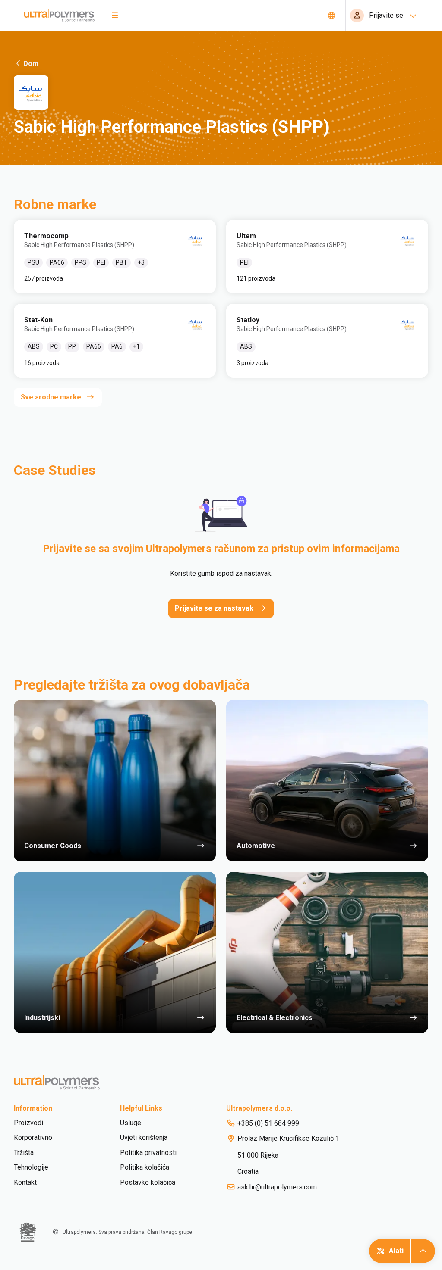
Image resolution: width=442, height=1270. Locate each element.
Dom (30, 63)
